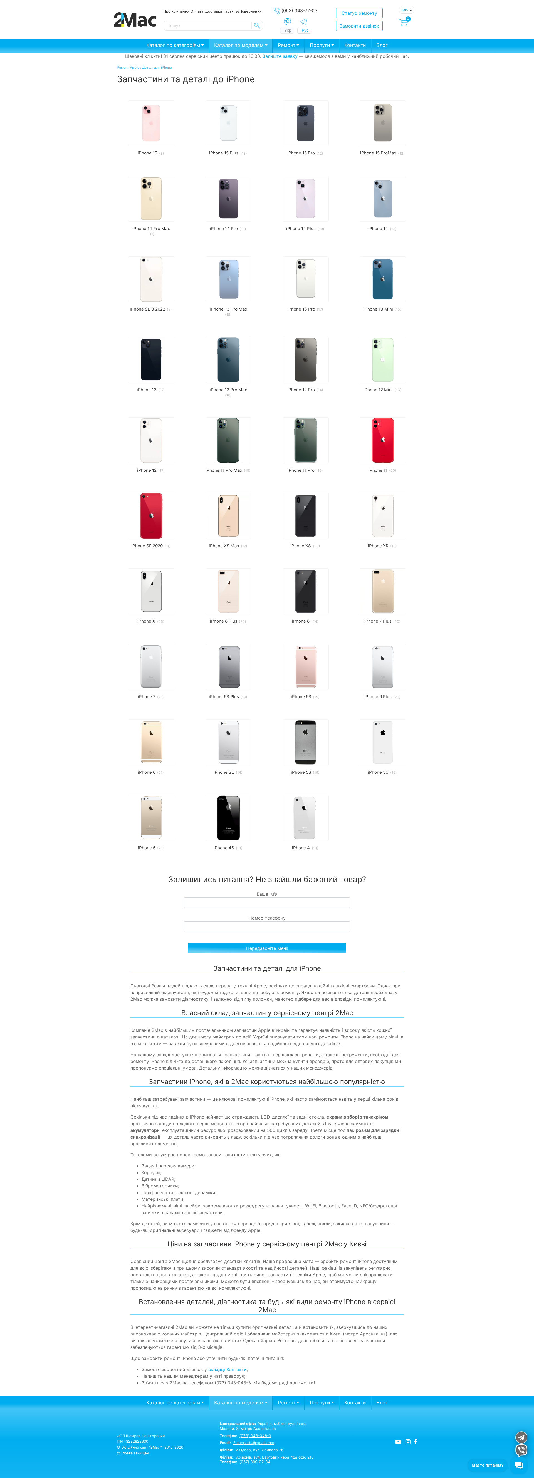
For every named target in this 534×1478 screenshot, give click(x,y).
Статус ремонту (359, 13)
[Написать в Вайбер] (287, 22)
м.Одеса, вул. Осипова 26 (251, 1450)
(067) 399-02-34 (254, 1462)
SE (257, 26)
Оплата (197, 11)
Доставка (213, 11)
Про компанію (176, 11)
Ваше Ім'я (267, 894)
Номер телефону (267, 918)
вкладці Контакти (227, 1369)
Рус (305, 30)
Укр (288, 30)
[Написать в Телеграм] (303, 21)
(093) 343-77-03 (299, 10)
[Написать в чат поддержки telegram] (521, 1437)
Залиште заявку (280, 56)
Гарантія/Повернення (242, 11)
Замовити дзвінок (359, 26)
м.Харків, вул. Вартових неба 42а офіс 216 (266, 1457)
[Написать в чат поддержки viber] (521, 1450)
